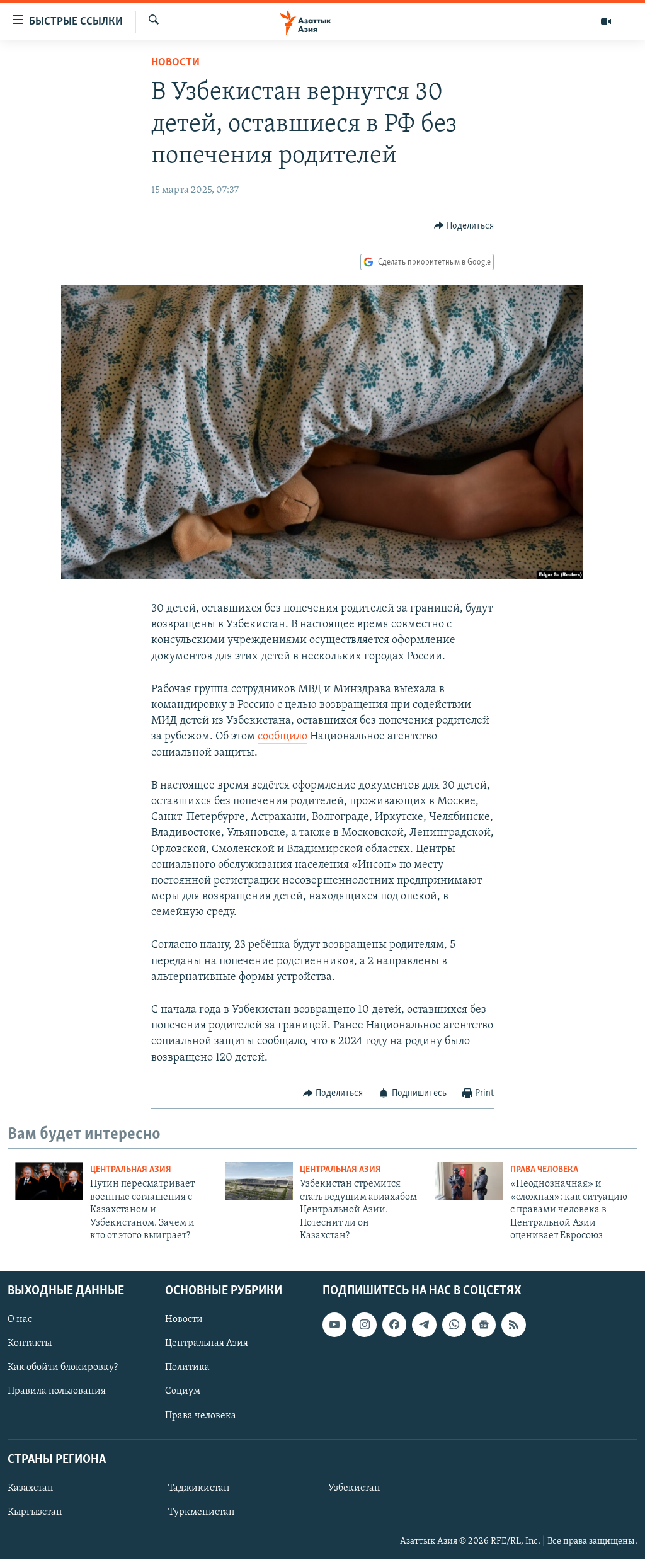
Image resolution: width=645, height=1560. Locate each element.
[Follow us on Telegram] (424, 1325)
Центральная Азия (130, 1170)
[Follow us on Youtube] (334, 1325)
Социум (182, 1392)
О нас (20, 1320)
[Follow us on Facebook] (394, 1325)
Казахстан (31, 1488)
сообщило (282, 737)
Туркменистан (201, 1512)
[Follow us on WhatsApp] (454, 1325)
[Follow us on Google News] (484, 1325)
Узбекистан (354, 1488)
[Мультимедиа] (606, 21)
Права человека (544, 1170)
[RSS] (513, 1325)
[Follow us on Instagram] (364, 1325)
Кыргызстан (35, 1512)
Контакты (30, 1344)
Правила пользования (57, 1392)
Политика (187, 1368)
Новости (175, 63)
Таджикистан (199, 1488)
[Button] (464, 226)
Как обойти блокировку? (63, 1368)
